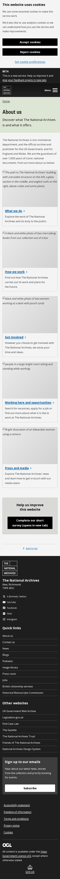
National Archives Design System (21, 749)
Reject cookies (30, 52)
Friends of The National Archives (21, 742)
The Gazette (9, 730)
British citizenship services (17, 686)
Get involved (14, 337)
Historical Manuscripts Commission (22, 692)
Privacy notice (12, 825)
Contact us (8, 642)
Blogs (5, 655)
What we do (13, 211)
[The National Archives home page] (6, 90)
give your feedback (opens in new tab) (24, 80)
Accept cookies (30, 42)
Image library (10, 667)
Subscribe (30, 788)
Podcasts (7, 661)
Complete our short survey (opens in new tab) (30, 523)
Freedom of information (17, 812)
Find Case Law (10, 723)
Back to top (32, 548)
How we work (15, 272)
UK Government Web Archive (19, 711)
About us (7, 636)
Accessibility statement (17, 805)
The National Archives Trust (18, 736)
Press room (9, 673)
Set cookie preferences (30, 62)
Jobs (5, 680)
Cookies (8, 832)
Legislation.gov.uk (12, 717)
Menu (48, 90)
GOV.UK (30, 872)
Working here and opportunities (28, 403)
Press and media (17, 468)
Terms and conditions (16, 818)
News (5, 648)
